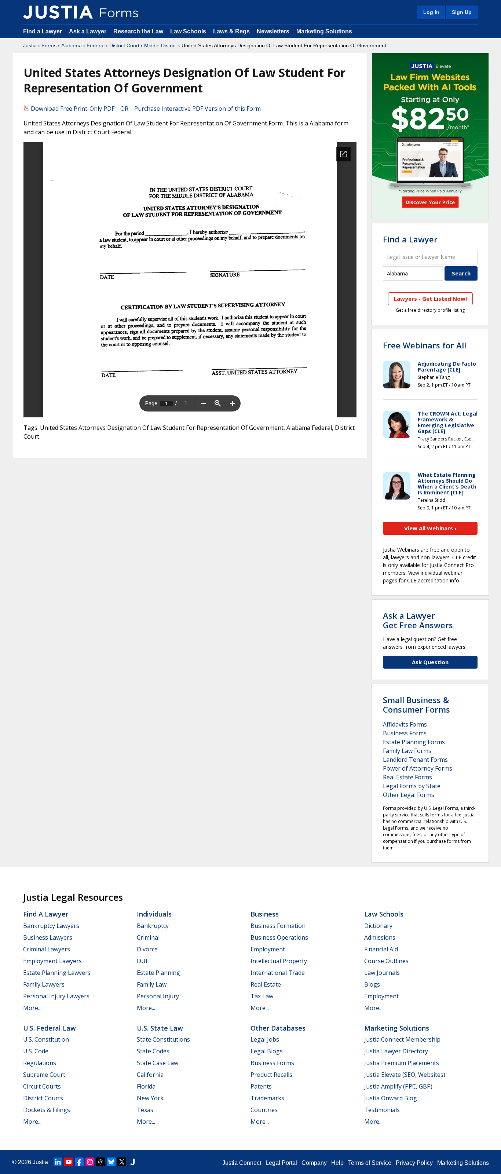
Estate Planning (158, 973)
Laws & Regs (231, 31)
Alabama (71, 45)
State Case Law (157, 1063)
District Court (124, 45)
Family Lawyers (44, 984)
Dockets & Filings (46, 1110)
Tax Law (262, 996)
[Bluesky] (111, 1161)
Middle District (160, 45)
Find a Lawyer (42, 31)
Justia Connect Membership (402, 1039)
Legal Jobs (265, 1039)
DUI (142, 961)
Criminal (148, 937)
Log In (431, 12)
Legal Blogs (267, 1051)
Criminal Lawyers (46, 949)
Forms (48, 45)
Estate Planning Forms (414, 742)
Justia (30, 45)
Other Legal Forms (408, 795)
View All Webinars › (430, 528)
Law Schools (188, 31)
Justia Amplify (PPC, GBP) (398, 1086)
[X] (121, 1161)
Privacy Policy (414, 1163)
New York (150, 1098)
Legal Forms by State (411, 786)
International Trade (278, 973)
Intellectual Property (279, 961)
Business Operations (279, 937)
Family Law (152, 984)
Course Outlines (386, 961)
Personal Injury (158, 996)
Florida (146, 1086)
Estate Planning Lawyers (57, 973)
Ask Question (430, 662)
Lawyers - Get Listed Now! (430, 298)
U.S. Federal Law (49, 1028)
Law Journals (382, 973)
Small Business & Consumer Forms (416, 704)
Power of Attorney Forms (417, 768)
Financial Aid (381, 949)
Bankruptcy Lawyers (51, 926)
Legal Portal (281, 1163)
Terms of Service (369, 1163)
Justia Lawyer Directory (396, 1051)
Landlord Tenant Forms (415, 760)
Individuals (154, 914)
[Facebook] (79, 1161)
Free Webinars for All (424, 345)
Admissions (379, 937)
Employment (268, 949)
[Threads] (100, 1161)
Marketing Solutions (324, 31)
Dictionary (378, 926)
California (150, 1075)
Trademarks (267, 1098)
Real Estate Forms (407, 777)
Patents (261, 1086)
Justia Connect (241, 1163)
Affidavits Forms (405, 724)
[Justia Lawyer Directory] (132, 1161)
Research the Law (138, 31)
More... (32, 1008)
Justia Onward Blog (390, 1098)
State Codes (153, 1051)
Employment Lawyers (52, 961)
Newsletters (273, 31)
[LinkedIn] (58, 1161)
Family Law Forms (407, 751)
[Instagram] (89, 1161)
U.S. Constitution (46, 1039)
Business (265, 914)
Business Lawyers (47, 937)
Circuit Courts (42, 1086)
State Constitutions (163, 1039)
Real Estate (266, 984)
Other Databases (278, 1028)
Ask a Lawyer (88, 31)
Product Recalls (271, 1075)
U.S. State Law (160, 1028)
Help (337, 1163)
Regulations (39, 1063)
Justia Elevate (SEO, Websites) (404, 1075)
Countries (264, 1110)
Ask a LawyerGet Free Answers (418, 620)
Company (314, 1163)
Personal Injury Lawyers (56, 996)
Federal (96, 45)
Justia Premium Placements (401, 1063)
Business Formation (278, 926)
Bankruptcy (153, 926)
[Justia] (58, 12)
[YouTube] (68, 1161)
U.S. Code (35, 1051)
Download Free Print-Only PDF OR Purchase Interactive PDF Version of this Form (145, 109)
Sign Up (462, 12)
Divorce (147, 949)
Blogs (372, 984)
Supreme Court (44, 1075)
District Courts (43, 1098)
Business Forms (405, 733)
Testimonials (382, 1110)
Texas (145, 1110)
